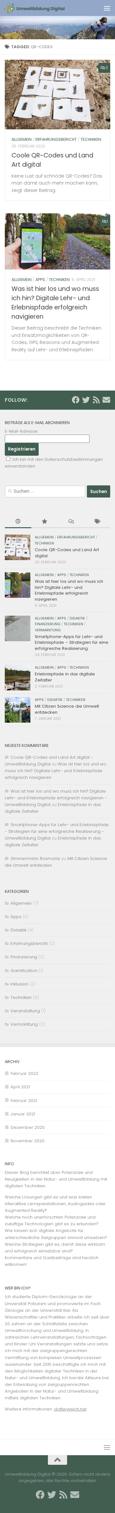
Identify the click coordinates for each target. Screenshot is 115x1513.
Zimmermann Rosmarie (35, 858)
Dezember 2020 (28, 1127)
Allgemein (22, 139)
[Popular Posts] (44, 521)
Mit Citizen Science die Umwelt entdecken (67, 709)
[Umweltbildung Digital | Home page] (44, 8)
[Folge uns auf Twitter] (86, 400)
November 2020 (27, 1141)
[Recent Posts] (18, 521)
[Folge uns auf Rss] (96, 400)
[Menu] (107, 8)
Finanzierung (47, 624)
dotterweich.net (70, 1409)
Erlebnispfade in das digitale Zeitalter (65, 677)
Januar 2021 (23, 1114)
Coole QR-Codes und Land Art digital (67, 553)
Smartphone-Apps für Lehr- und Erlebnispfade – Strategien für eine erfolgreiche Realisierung (71, 642)
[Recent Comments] (70, 521)
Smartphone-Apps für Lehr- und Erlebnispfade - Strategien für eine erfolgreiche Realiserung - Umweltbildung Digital (57, 831)
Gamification (24, 971)
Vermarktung (48, 630)
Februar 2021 (24, 1101)
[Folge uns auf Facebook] (76, 400)
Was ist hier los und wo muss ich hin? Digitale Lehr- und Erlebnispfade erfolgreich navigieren (69, 590)
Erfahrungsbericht (56, 139)
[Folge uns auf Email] (106, 400)
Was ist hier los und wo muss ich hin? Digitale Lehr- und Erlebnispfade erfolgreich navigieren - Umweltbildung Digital (56, 798)
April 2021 (20, 1087)
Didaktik (77, 618)
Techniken (90, 139)
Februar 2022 (24, 1073)
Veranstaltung (25, 1011)
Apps (40, 279)
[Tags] (97, 521)
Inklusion (19, 984)
